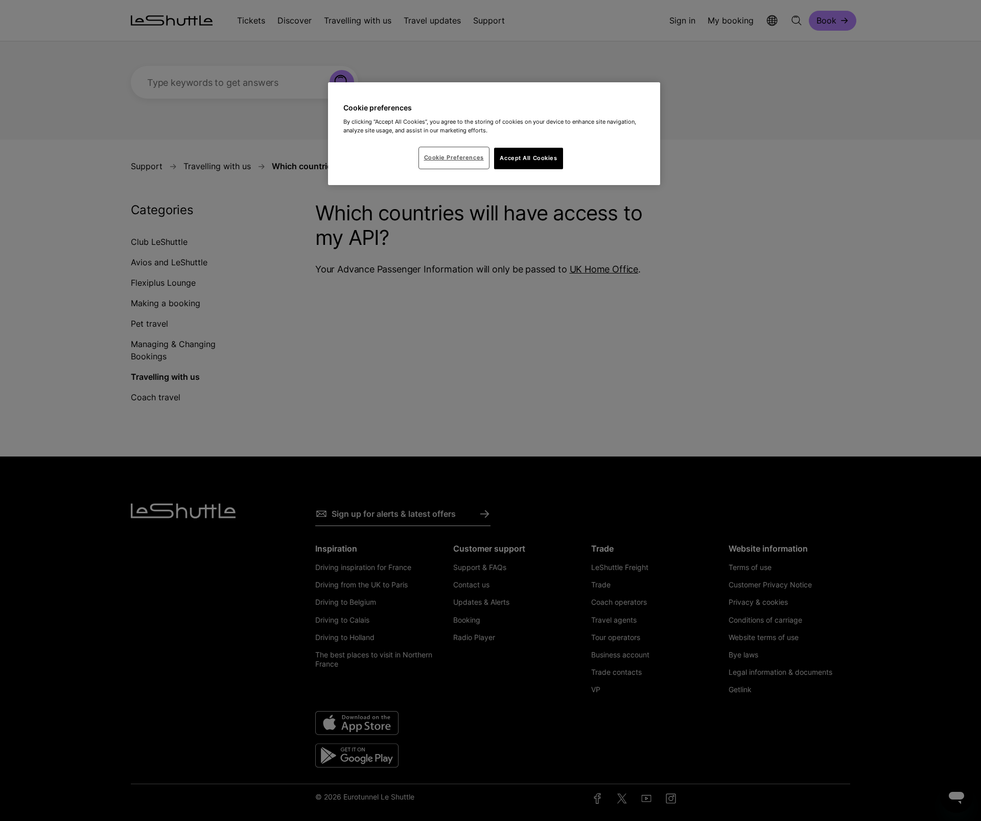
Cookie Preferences (454, 157)
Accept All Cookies (528, 158)
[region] (494, 134)
